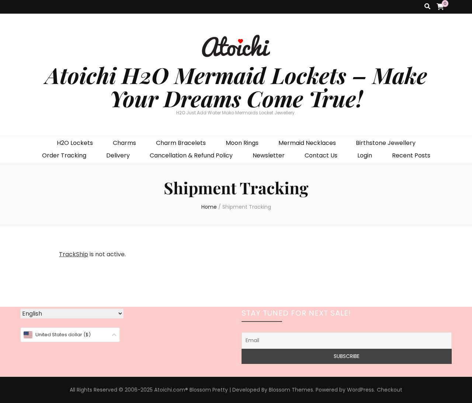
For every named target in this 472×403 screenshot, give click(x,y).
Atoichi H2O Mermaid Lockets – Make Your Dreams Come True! (236, 86)
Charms (124, 143)
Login (364, 155)
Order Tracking (64, 155)
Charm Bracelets (181, 143)
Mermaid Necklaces (307, 143)
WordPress (360, 389)
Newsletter (269, 155)
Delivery (118, 155)
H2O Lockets (75, 143)
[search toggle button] (427, 7)
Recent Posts (411, 155)
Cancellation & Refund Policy (191, 155)
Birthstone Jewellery (386, 143)
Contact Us (321, 155)
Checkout (389, 389)
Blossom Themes (291, 389)
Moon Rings (242, 143)
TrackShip (73, 254)
